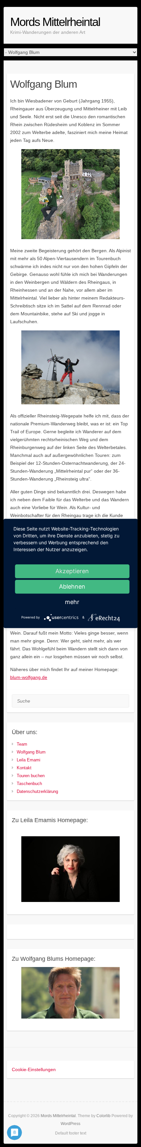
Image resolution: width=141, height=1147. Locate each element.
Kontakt (24, 767)
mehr (72, 601)
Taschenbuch (29, 783)
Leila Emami (28, 759)
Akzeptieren (72, 571)
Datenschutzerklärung (37, 791)
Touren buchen (31, 775)
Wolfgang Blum (31, 752)
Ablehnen (72, 586)
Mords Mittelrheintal (55, 22)
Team (22, 744)
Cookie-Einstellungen (34, 1069)
